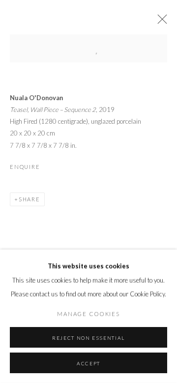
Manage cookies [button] (88, 314)
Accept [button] (88, 363)
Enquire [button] (25, 167)
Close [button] (159, 22)
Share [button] (29, 199)
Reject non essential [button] (88, 338)
